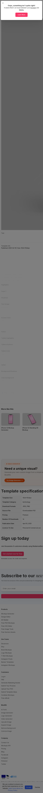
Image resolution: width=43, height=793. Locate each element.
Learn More (21, 15)
